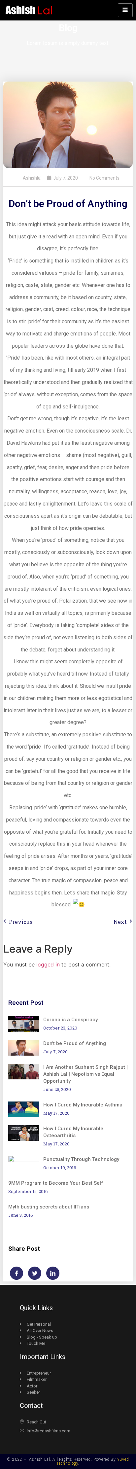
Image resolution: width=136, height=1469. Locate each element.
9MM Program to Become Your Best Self (55, 1183)
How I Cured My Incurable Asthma (82, 1105)
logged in (48, 964)
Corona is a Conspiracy (70, 1020)
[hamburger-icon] (125, 10)
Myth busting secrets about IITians (48, 1207)
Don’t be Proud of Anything (74, 1043)
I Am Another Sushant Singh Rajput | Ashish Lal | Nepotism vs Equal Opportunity (85, 1074)
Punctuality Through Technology (81, 1159)
